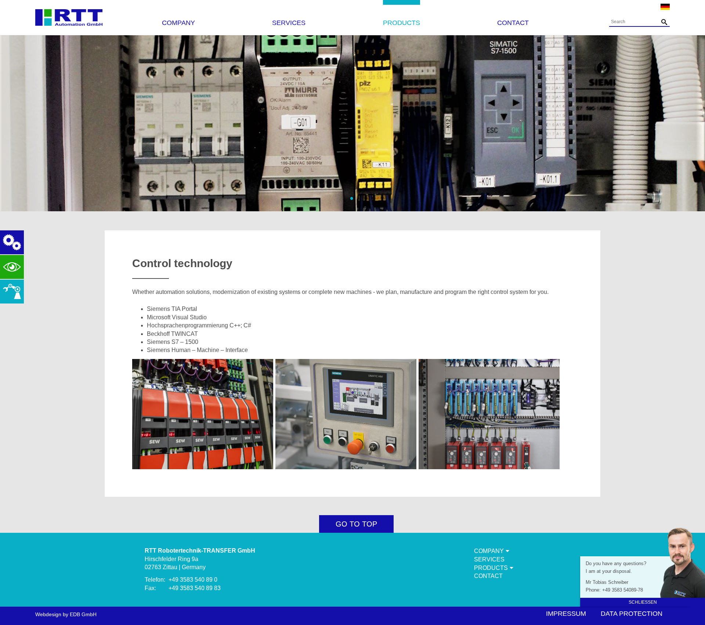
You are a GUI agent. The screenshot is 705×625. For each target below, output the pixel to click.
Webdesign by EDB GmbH (66, 614)
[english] (665, 8)
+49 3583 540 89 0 (193, 579)
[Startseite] (68, 14)
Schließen (643, 602)
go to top (356, 524)
